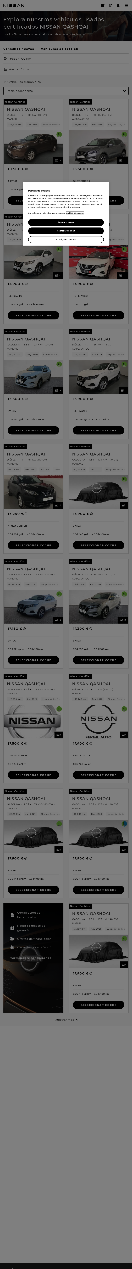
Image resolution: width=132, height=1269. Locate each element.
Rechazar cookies (66, 231)
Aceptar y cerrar (66, 222)
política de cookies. (75, 213)
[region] (66, 214)
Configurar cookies (66, 239)
